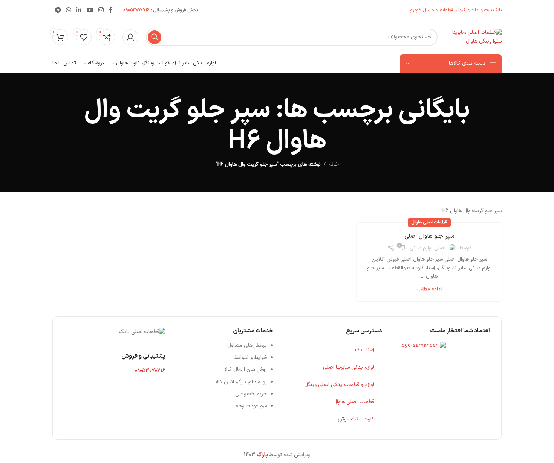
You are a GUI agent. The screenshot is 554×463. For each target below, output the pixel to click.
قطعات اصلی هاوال (429, 222)
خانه (334, 165)
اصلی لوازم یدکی (427, 248)
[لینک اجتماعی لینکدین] (79, 10)
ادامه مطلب (429, 289)
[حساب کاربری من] (130, 37)
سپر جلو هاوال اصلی (429, 236)
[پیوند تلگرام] (57, 10)
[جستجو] (154, 37)
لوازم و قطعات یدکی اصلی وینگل (339, 385)
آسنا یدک (364, 350)
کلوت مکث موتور (356, 419)
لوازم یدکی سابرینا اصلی (348, 367)
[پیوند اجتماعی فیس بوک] (110, 10)
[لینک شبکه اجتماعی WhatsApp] (68, 10)
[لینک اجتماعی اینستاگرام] (101, 10)
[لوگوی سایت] (473, 37)
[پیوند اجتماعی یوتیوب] (90, 10)
